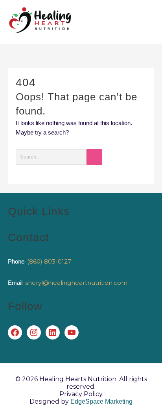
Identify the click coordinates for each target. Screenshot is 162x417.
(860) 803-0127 (49, 261)
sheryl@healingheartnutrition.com (76, 282)
